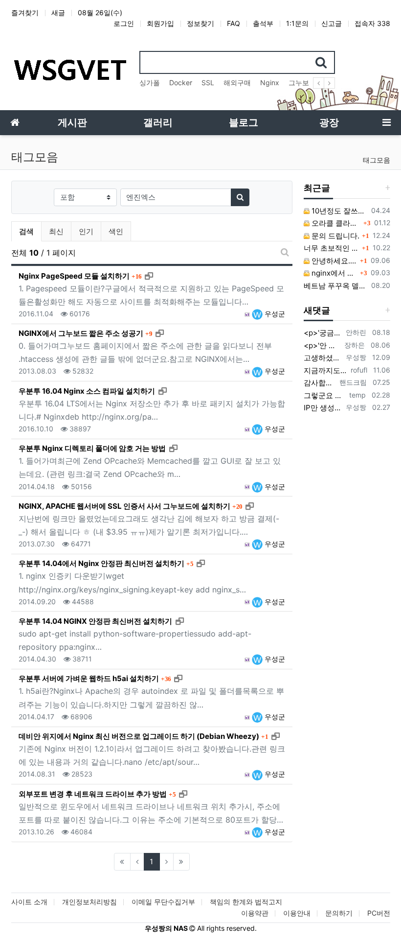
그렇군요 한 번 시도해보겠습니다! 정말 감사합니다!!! (325, 395)
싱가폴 (149, 82)
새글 (58, 12)
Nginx (269, 82)
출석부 (263, 23)
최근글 (317, 188)
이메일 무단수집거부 (163, 902)
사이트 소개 (29, 902)
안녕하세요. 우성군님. (333, 260)
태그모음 (376, 160)
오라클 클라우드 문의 (335, 223)
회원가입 (160, 23)
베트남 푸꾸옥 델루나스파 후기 (335, 285)
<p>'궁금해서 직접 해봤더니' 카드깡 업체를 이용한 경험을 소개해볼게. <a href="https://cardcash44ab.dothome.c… (323, 332)
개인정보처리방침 (89, 902)
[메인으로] (14, 122)
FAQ (233, 23)
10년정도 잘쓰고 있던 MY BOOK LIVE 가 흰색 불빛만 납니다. (338, 210)
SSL (207, 82)
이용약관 (254, 913)
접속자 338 (372, 23)
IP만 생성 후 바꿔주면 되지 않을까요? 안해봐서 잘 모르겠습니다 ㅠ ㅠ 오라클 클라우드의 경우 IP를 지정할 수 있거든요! (323, 407)
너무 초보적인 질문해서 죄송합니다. (331, 248)
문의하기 (339, 913)
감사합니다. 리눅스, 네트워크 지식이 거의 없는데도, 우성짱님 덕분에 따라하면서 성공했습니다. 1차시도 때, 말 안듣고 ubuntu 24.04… (320, 382)
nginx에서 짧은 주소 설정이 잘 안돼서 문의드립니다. (333, 273)
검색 (26, 231)
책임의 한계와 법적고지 (246, 902)
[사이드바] (386, 122)
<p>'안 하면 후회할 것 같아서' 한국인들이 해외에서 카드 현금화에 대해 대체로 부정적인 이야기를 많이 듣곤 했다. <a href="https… (322, 345)
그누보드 (302, 82)
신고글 (331, 23)
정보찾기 (200, 23)
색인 (116, 231)
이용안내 (297, 913)
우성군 (274, 313)
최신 (56, 231)
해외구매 (237, 82)
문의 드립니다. (334, 235)
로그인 (123, 23)
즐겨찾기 (25, 12)
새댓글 (317, 310)
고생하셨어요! (323, 357)
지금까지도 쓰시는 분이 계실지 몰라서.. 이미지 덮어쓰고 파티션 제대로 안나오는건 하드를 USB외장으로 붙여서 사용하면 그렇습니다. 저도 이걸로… (325, 370)
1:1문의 (297, 23)
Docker (180, 82)
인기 (86, 231)
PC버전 (378, 913)
